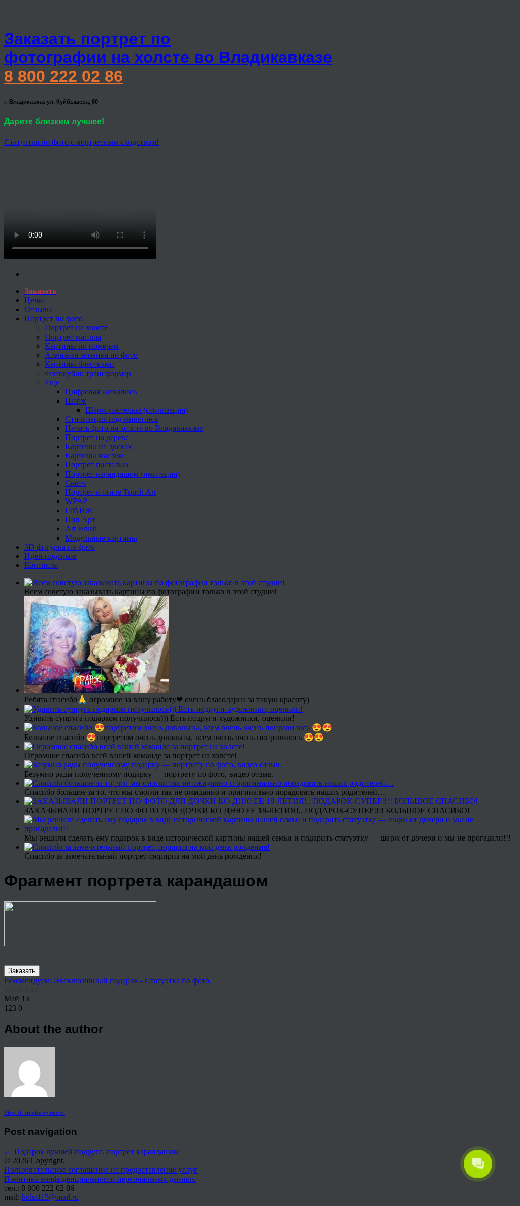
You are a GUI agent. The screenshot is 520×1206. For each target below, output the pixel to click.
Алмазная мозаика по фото (91, 355)
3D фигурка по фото (59, 547)
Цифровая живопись (101, 391)
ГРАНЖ (78, 510)
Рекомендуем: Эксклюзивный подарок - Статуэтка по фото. (107, 980)
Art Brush (81, 528)
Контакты (41, 565)
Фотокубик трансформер (88, 373)
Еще (52, 382)
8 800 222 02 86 (63, 76)
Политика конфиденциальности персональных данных (100, 1179)
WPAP (76, 501)
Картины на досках (98, 446)
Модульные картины (101, 537)
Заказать (22, 971)
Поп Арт (80, 519)
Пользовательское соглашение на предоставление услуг (101, 1169)
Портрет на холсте (76, 327)
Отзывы (38, 309)
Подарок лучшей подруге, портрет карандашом (91, 1151)
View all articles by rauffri (34, 1113)
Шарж (75, 400)
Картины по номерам (82, 346)
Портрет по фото (53, 318)
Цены (34, 300)
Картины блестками (79, 364)
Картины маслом (94, 455)
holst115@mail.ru (50, 1197)
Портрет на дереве (97, 437)
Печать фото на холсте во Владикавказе (134, 428)
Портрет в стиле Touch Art (110, 492)
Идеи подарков (50, 556)
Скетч (75, 483)
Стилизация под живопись (111, 419)
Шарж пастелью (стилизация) (136, 410)
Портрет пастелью (96, 464)
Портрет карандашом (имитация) (122, 474)
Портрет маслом (73, 336)
